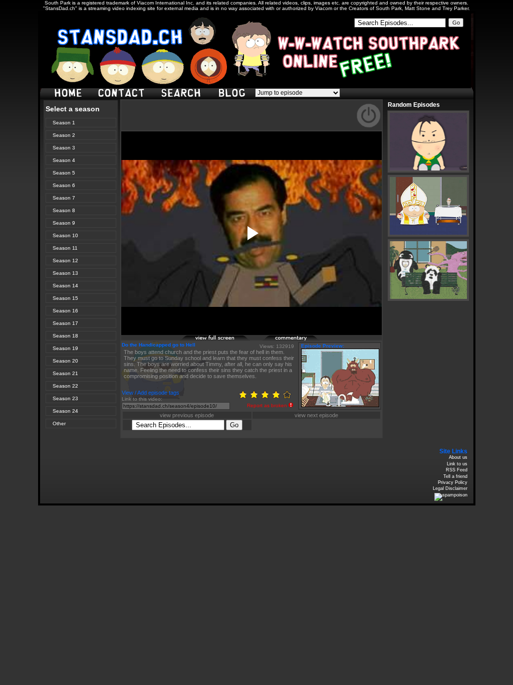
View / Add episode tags (150, 393)
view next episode (316, 415)
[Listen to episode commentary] (298, 339)
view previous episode (187, 415)
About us (458, 457)
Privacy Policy (452, 482)
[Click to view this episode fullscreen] (215, 339)
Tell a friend (455, 476)
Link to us (457, 463)
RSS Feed (456, 469)
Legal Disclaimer (450, 488)
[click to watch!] (428, 141)
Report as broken (267, 405)
